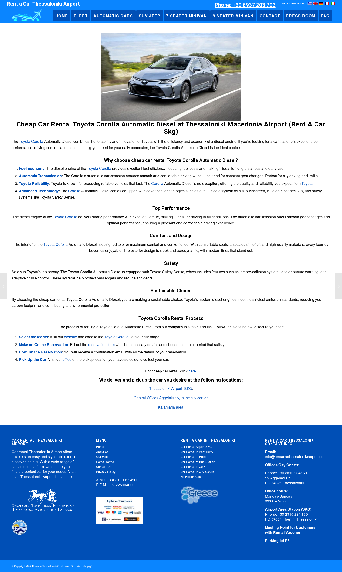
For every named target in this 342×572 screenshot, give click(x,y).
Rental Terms (105, 461)
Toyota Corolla (31, 141)
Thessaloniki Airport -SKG (170, 388)
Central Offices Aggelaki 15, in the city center (170, 397)
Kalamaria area (170, 407)
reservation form (101, 344)
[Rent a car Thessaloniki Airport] (27, 16)
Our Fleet (102, 456)
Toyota (307, 183)
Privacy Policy (106, 471)
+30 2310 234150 (292, 473)
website (70, 336)
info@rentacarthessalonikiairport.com (295, 456)
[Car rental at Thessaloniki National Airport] (3, 286)
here (192, 371)
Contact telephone (292, 3)
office (67, 359)
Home (100, 446)
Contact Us (103, 466)
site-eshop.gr (84, 566)
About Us (102, 451)
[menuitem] (245, 5)
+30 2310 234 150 (293, 514)
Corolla (157, 183)
